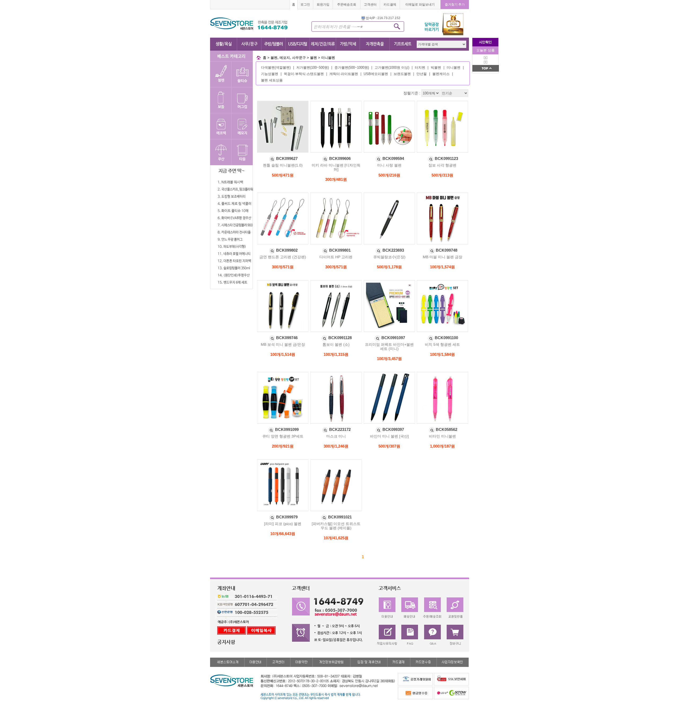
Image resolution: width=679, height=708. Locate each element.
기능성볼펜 (269, 74)
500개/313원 (442, 175)
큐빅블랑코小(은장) (389, 257)
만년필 (421, 74)
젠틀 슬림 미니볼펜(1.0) (283, 165)
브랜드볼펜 (402, 74)
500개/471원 (283, 175)
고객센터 (370, 4)
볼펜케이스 (441, 74)
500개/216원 (389, 175)
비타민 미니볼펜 (442, 436)
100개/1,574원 (442, 267)
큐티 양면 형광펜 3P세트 (282, 436)
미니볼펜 (328, 58)
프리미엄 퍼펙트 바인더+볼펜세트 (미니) (389, 346)
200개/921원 (283, 446)
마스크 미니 (336, 436)
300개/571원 (283, 267)
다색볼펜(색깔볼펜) (276, 67)
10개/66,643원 (282, 533)
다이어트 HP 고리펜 (335, 257)
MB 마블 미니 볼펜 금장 (442, 257)
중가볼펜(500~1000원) (351, 67)
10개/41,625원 (336, 538)
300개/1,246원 (336, 446)
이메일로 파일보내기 (420, 4)
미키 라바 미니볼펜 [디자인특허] (336, 167)
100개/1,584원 (442, 354)
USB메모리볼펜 (376, 74)
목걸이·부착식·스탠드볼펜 (304, 74)
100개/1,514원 (282, 354)
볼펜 (313, 58)
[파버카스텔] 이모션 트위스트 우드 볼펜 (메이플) (336, 526)
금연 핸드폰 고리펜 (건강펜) (282, 257)
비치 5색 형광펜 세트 (442, 344)
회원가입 (323, 4)
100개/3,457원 (389, 358)
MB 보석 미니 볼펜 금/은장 (283, 344)
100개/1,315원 (336, 354)
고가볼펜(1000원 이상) (392, 67)
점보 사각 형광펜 (442, 165)
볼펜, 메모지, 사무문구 (288, 58)
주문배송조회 (346, 4)
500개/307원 (389, 446)
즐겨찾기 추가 (455, 4)
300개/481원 (336, 179)
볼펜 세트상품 (272, 80)
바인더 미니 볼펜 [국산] (389, 436)
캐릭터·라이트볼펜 (343, 74)
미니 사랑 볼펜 (389, 165)
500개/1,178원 (389, 267)
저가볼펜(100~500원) (312, 67)
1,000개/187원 (442, 446)
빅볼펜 (436, 67)
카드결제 (390, 4)
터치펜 (420, 67)
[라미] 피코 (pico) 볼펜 (282, 524)
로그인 (305, 4)
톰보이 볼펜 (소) (336, 344)
